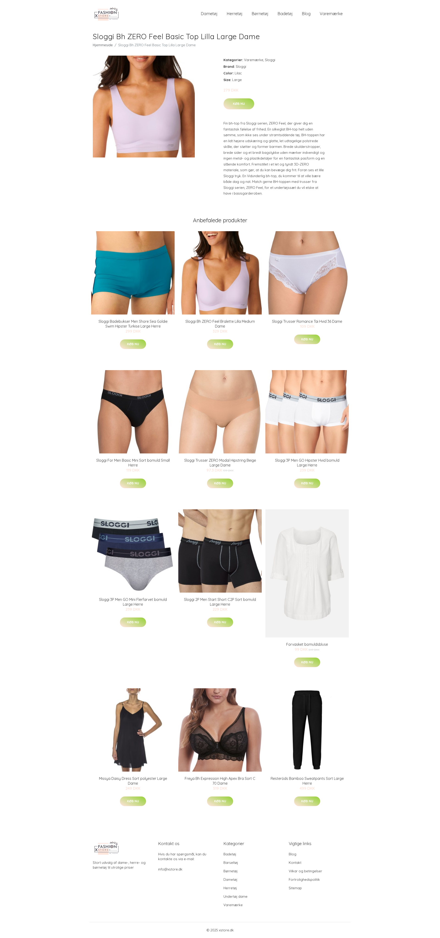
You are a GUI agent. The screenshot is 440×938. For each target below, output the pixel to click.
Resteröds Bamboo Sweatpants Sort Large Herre (307, 781)
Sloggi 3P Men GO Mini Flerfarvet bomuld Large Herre (133, 602)
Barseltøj (230, 862)
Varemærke (331, 13)
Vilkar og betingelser (305, 871)
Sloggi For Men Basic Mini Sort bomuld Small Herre (133, 462)
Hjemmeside (103, 45)
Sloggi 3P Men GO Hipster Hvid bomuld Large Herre (307, 462)
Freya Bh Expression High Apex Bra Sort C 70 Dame (220, 781)
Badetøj (285, 13)
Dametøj (209, 13)
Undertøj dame (235, 896)
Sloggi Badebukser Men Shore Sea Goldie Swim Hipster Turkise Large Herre (133, 323)
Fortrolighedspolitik (304, 879)
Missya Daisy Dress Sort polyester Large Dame (133, 781)
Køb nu (239, 104)
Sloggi (270, 60)
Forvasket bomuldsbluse (307, 644)
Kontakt (295, 862)
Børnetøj (260, 13)
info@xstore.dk (170, 869)
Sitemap (295, 888)
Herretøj (234, 13)
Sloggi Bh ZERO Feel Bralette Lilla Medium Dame (220, 323)
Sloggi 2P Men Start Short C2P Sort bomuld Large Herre (220, 602)
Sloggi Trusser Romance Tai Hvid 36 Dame (307, 321)
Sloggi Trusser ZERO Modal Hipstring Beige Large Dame (220, 462)
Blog (306, 13)
